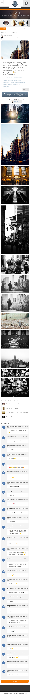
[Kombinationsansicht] (27, 29)
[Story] (6, 23)
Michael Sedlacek (13, 36)
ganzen (7, 86)
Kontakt (15, 693)
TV (25, 693)
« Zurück (3, 28)
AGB (11, 693)
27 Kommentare (6, 39)
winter (10, 80)
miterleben (17, 84)
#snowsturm (14, 77)
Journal (15, 12)
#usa (5, 77)
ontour (7, 82)
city (17, 82)
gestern (22, 82)
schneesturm (8, 84)
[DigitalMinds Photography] (15, 4)
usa (6, 80)
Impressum (21, 693)
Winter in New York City (9, 33)
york (12, 82)
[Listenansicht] (25, 29)
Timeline (6, 693)
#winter (8, 77)
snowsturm (18, 80)
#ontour (20, 77)
